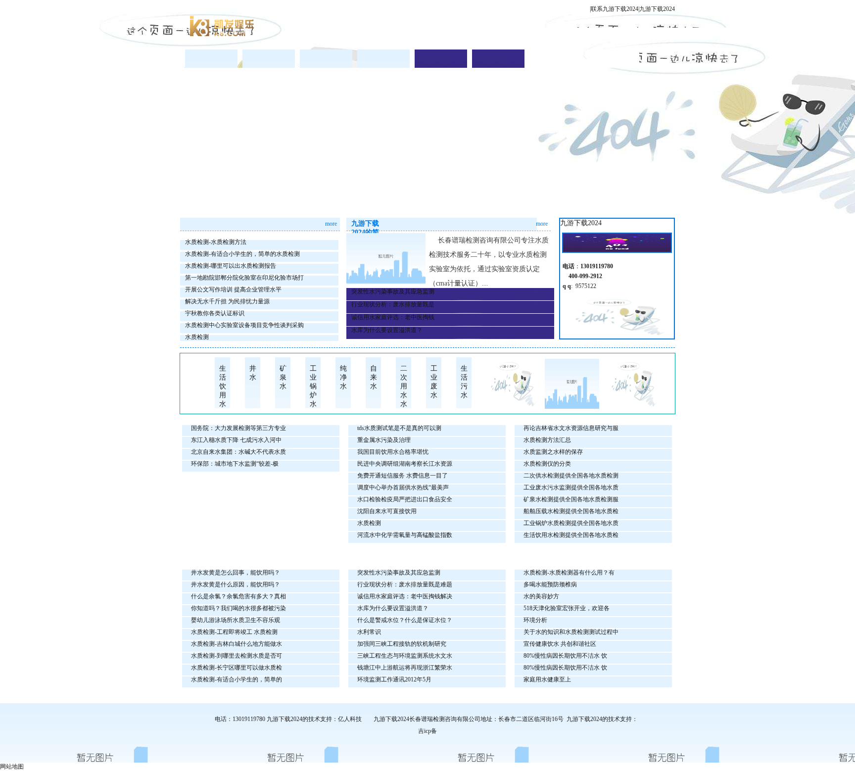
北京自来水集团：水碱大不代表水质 (238, 451)
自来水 (373, 377)
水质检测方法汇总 (547, 439)
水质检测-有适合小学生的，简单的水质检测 (242, 253)
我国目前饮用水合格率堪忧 (392, 451)
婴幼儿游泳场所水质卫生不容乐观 (235, 620)
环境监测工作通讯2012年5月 (394, 679)
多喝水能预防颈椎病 (550, 584)
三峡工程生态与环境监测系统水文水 (404, 655)
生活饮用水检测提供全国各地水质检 (570, 534)
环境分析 (535, 620)
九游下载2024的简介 (268, 58)
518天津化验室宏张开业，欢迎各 (566, 608)
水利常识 (369, 631)
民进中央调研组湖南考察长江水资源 (404, 463)
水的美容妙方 (541, 596)
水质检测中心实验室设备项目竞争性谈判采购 (244, 325)
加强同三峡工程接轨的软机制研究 (401, 643)
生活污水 (464, 382)
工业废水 (433, 382)
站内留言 (498, 58)
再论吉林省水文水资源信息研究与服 (570, 428)
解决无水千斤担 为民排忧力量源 (227, 301)
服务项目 (326, 58)
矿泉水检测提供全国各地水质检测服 (570, 499)
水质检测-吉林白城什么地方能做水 (236, 643)
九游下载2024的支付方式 (613, 58)
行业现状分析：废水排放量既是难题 (404, 584)
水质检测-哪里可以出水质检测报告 (230, 265)
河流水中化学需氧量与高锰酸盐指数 (404, 534)
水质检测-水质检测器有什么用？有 (569, 572)
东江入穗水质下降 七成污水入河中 (236, 439)
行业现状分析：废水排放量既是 (392, 304)
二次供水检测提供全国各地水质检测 (570, 475)
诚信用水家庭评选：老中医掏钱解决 (404, 596)
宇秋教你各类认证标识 (214, 313)
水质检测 (197, 337)
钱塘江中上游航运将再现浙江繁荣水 (404, 667)
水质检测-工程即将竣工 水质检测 (234, 631)
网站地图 (12, 766)
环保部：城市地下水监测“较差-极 (235, 463)
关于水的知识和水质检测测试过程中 (570, 631)
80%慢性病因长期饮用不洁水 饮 (565, 655)
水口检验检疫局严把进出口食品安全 (404, 499)
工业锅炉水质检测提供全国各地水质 (570, 523)
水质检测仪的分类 (547, 463)
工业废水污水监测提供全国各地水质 (570, 487)
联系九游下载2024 (614, 8)
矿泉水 (283, 377)
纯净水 (343, 377)
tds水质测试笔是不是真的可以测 (399, 428)
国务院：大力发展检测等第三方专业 (238, 428)
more (331, 223)
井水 (252, 373)
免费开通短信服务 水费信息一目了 (402, 475)
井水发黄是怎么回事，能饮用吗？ (235, 572)
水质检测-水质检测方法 (215, 242)
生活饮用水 (222, 383)
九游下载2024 (657, 8)
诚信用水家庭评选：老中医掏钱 (392, 317)
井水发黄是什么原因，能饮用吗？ (235, 584)
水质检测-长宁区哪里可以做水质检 (236, 667)
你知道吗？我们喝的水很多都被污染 (238, 608)
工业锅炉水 (313, 383)
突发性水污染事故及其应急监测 (392, 291)
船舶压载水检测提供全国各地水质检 (570, 511)
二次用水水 (403, 383)
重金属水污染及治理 (384, 439)
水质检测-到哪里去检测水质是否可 (236, 655)
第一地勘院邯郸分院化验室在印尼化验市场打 (244, 277)
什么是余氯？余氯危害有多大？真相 (238, 596)
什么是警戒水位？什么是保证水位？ (404, 620)
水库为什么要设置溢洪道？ (387, 330)
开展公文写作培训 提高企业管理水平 (233, 289)
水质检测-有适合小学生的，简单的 (236, 679)
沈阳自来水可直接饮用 (387, 511)
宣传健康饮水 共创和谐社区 (559, 643)
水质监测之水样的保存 (553, 451)
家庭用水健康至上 (547, 679)
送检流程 (383, 58)
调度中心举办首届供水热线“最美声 (403, 487)
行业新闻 (441, 58)
